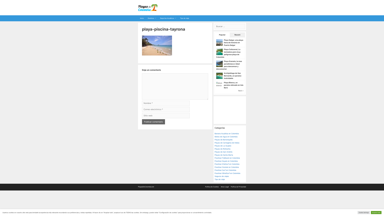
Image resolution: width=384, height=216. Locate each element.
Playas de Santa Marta (224, 155)
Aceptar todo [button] (376, 212)
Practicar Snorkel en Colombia (227, 167)
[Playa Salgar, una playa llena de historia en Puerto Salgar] (219, 45)
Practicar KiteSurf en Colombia (227, 164)
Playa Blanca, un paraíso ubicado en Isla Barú (233, 85)
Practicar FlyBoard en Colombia (227, 158)
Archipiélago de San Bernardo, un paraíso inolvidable (232, 75)
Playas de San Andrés (223, 152)
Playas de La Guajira (223, 146)
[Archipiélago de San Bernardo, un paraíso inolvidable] (219, 78)
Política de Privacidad (238, 187)
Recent (237, 35)
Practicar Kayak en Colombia (226, 161)
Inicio (142, 18)
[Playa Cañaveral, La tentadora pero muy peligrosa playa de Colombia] (219, 55)
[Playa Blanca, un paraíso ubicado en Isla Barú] (219, 85)
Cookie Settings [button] (364, 212)
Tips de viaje (184, 18)
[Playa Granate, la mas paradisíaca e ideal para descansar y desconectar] (219, 66)
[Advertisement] (230, 109)
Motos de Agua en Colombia (226, 137)
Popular (222, 35)
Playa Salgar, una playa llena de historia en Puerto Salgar (233, 42)
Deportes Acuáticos (167, 18)
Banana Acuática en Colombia (227, 134)
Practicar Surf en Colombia (225, 170)
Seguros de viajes (222, 176)
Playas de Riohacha (222, 149)
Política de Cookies (212, 187)
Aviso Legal (225, 187)
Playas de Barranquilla (223, 140)
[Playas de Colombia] (148, 7)
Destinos (151, 18)
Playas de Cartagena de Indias (227, 143)
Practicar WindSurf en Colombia (227, 173)
